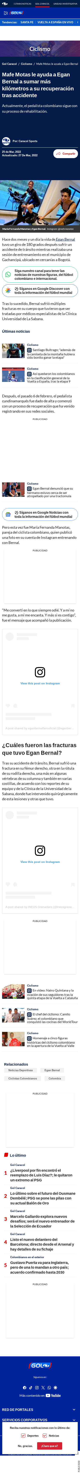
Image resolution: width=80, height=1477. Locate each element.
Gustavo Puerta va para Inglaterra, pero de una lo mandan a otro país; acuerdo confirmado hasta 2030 (39, 1267)
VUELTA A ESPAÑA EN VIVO (55, 22)
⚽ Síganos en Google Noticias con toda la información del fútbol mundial (43, 514)
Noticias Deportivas (20, 1070)
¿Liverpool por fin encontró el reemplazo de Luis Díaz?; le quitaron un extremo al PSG (41, 1175)
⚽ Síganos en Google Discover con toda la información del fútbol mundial (43, 290)
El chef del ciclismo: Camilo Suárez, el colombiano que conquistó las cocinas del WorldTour (52, 1018)
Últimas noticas (22, 4)
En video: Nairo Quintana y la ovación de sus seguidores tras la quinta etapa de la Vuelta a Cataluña (52, 994)
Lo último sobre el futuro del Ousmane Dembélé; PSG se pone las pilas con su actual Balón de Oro (42, 1198)
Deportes (33, 1435)
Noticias (54, 1435)
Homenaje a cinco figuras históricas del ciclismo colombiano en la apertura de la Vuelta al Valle (51, 1042)
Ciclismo (26, 63)
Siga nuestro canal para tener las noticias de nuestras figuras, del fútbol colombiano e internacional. (44, 274)
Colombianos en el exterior (27, 1257)
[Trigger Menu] (5, 13)
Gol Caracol (42, 4)
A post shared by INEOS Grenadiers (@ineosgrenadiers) (42, 907)
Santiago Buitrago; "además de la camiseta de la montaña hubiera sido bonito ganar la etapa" (51, 353)
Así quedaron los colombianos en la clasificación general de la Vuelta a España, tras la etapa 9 (51, 377)
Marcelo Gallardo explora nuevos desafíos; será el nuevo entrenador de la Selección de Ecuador (42, 1221)
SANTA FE (27, 22)
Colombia (55, 1078)
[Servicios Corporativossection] (74, 1420)
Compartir (69, 153)
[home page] (5, 3)
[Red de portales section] (74, 1410)
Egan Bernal (65, 239)
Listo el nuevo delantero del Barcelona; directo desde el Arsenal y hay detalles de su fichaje (42, 1244)
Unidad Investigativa (65, 4)
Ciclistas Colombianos (22, 1078)
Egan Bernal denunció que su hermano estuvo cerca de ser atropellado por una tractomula (50, 492)
